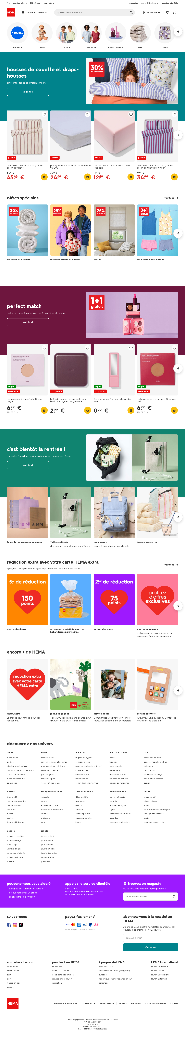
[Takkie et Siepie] (70, 517)
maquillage (12, 844)
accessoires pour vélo (154, 822)
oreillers (10, 818)
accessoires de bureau (120, 814)
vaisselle (45, 797)
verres (44, 801)
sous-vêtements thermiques (157, 809)
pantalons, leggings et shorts (20, 770)
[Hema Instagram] (15, 925)
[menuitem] (8, 3)
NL (8, 3)
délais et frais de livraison (22, 896)
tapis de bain (150, 770)
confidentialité (89, 1003)
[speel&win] (70, 690)
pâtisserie (45, 818)
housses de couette (16, 801)
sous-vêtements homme (86, 783)
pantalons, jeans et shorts (53, 766)
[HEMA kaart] (27, 690)
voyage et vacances (153, 814)
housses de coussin (119, 778)
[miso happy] (114, 517)
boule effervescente (153, 778)
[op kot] (157, 517)
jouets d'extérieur (49, 853)
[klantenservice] (157, 690)
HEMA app (57, 966)
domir (9, 979)
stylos (112, 809)
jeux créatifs (47, 844)
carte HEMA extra (60, 971)
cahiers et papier (118, 797)
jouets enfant (47, 836)
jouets (78, 822)
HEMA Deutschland (160, 975)
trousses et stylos (118, 805)
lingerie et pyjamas (84, 757)
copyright (136, 1003)
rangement (115, 770)
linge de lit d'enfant (16, 822)
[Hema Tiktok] (21, 925)
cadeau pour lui (82, 814)
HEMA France (157, 971)
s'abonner (150, 947)
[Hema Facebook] (9, 925)
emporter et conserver (52, 809)
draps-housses (14, 805)
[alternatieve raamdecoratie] (114, 233)
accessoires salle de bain (155, 762)
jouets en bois (47, 849)
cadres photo (116, 766)
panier (147, 783)
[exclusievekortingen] (157, 605)
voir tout (92, 320)
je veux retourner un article (23, 892)
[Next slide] (178, 135)
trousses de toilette (16, 853)
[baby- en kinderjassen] (70, 233)
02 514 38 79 (71, 888)
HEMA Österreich (159, 979)
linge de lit (12, 797)
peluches (45, 861)
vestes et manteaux (50, 783)
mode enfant (47, 757)
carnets (113, 801)
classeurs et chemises (120, 822)
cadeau (79, 809)
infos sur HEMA (106, 966)
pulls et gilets (47, 774)
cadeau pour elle (83, 818)
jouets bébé (47, 840)
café (43, 822)
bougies (113, 762)
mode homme (81, 778)
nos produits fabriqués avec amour (115, 979)
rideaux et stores (118, 774)
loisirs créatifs (150, 797)
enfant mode (13, 971)
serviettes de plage (153, 774)
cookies (174, 1003)
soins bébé (12, 783)
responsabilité (107, 1003)
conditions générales (155, 1003)
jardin (146, 818)
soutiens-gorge (82, 762)
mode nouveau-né (16, 778)
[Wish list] (167, 12)
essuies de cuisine (49, 805)
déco (112, 757)
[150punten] (27, 605)
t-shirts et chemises (16, 774)
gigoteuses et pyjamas (17, 766)
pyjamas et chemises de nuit (88, 766)
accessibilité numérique (65, 1003)
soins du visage (14, 840)
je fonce (92, 86)
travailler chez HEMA (109, 971)
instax (146, 805)
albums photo (150, 801)
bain (9, 975)
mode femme (81, 770)
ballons (78, 805)
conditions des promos (63, 975)
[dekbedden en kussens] (27, 233)
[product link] (27, 136)
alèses (10, 814)
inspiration (57, 983)
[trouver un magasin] (174, 896)
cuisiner (44, 814)
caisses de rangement (120, 783)
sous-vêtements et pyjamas (54, 762)
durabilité (103, 975)
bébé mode (12, 966)
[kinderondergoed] (157, 233)
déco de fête (81, 797)
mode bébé (12, 757)
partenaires (104, 983)
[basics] (27, 517)
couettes (11, 809)
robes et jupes (48, 778)
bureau (10, 987)
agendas (114, 818)
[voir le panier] (174, 12)
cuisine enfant (47, 857)
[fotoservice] (114, 690)
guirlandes (80, 801)
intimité (10, 861)
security (123, 1003)
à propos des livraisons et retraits (26, 888)
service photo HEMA (62, 979)
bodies (10, 762)
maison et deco (14, 983)
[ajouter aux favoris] (44, 114)
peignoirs (148, 766)
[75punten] (114, 605)
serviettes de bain (152, 757)
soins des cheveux (16, 857)
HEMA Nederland (159, 966)
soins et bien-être (15, 836)
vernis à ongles (14, 849)
